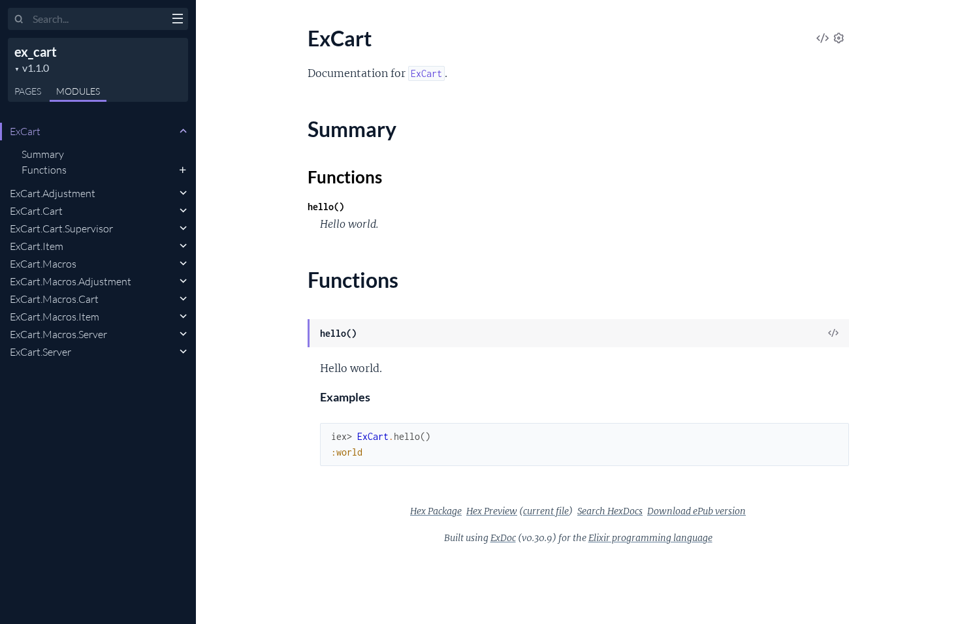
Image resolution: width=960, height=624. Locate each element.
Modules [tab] (78, 91)
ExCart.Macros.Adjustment (70, 281)
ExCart (25, 131)
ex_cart (35, 51)
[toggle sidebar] (177, 20)
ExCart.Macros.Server (58, 334)
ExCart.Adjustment (52, 193)
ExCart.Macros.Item (54, 316)
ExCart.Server (40, 351)
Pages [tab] (27, 91)
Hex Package (436, 511)
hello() (326, 206)
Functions (44, 169)
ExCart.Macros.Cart (54, 298)
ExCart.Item (36, 246)
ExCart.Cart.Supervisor (61, 228)
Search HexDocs (610, 511)
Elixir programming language (650, 538)
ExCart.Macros (43, 263)
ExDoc (503, 538)
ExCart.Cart (36, 210)
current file (546, 511)
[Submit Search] (19, 19)
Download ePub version (696, 511)
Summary (43, 154)
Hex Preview (491, 511)
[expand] (183, 131)
